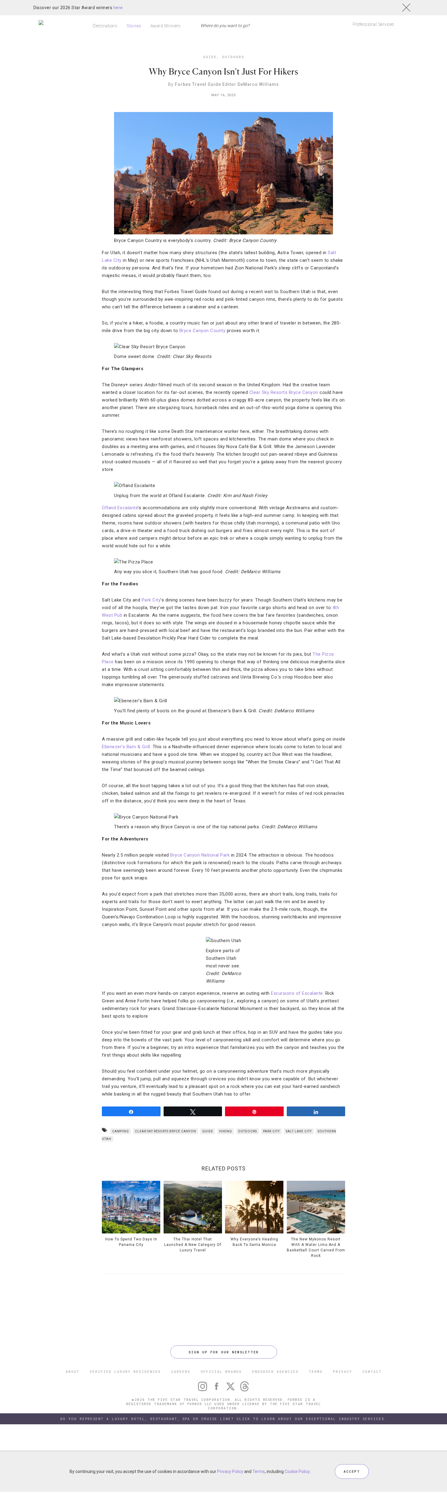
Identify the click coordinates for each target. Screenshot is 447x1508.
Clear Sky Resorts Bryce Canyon (283, 392)
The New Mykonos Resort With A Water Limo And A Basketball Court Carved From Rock (316, 1247)
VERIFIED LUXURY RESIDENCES (125, 1371)
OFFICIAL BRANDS (221, 1371)
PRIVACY (342, 1371)
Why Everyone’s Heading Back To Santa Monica (254, 1242)
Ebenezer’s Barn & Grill (126, 746)
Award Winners (166, 25)
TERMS (316, 1371)
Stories (133, 25)
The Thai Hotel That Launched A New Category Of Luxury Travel (192, 1244)
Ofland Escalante (120, 507)
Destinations (105, 25)
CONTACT (372, 1371)
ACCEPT (352, 1471)
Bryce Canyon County (202, 330)
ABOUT (72, 1371)
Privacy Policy (230, 1471)
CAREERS (180, 1371)
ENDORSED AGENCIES (275, 1371)
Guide (210, 56)
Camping (120, 1131)
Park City (151, 600)
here (118, 7)
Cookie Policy (297, 1471)
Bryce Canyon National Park (200, 855)
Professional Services (373, 24)
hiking (225, 1131)
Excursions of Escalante (297, 993)
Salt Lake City (299, 1131)
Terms (258, 1471)
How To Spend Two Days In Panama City (131, 1242)
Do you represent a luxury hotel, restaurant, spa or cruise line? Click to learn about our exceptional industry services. (223, 1418)
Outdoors (233, 56)
